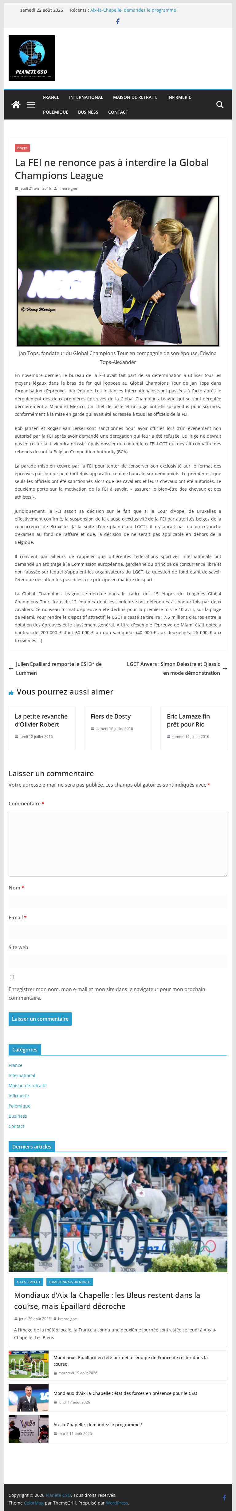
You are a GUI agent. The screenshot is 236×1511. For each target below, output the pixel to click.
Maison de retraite (135, 97)
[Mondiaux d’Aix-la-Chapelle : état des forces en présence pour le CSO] (29, 1398)
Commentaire (27, 803)
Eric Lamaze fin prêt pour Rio (188, 720)
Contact (118, 112)
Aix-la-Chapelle (29, 1282)
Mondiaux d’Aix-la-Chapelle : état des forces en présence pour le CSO (125, 1393)
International (86, 97)
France (51, 97)
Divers (22, 148)
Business (88, 112)
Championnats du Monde (70, 1282)
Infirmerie (179, 97)
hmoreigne (67, 188)
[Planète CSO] (16, 104)
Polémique (55, 112)
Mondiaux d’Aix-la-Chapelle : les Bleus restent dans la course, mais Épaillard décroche (107, 1300)
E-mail (18, 917)
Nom (16, 887)
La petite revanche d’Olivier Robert (41, 720)
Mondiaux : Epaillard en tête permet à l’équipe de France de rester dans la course (130, 1361)
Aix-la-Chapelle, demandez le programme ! (134, 10)
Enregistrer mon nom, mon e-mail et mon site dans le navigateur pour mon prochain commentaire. (107, 994)
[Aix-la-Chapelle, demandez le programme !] (29, 1429)
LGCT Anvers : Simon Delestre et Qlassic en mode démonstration (173, 668)
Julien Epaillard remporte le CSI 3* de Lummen (59, 668)
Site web (18, 947)
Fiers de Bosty (111, 716)
